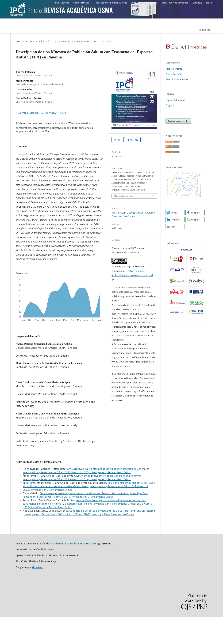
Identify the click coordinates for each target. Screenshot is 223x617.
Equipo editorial (150, 2)
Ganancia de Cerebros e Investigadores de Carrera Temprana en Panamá (112, 510)
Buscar (205, 29)
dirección (37, 567)
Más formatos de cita (123, 196)
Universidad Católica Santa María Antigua (78, 543)
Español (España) (175, 100)
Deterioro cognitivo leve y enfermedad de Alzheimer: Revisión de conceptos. (84, 493)
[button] (175, 212)
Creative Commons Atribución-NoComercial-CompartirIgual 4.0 (132, 275)
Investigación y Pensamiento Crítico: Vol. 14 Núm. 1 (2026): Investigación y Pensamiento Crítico (79, 514)
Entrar (209, 2)
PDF (118, 139)
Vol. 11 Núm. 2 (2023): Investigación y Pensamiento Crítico (68, 41)
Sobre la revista (81, 2)
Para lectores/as (174, 68)
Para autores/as (174, 74)
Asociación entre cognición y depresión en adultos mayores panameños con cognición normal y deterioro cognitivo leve (84, 502)
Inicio (18, 41)
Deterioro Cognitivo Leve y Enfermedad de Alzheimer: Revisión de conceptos (105, 468)
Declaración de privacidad (175, 2)
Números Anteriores (45, 29)
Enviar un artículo (178, 121)
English (170, 105)
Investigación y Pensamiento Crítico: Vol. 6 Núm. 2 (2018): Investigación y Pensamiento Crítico (77, 479)
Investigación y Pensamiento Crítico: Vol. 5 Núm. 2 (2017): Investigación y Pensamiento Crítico (77, 472)
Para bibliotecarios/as (177, 79)
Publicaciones (62, 2)
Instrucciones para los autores (111, 2)
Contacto (197, 2)
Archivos (29, 41)
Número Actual (19, 29)
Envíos (134, 2)
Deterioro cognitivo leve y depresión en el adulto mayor (109, 475)
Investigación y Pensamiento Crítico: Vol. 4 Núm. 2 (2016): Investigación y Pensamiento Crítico (85, 495)
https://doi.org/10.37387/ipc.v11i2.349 (44, 112)
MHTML (133, 139)
